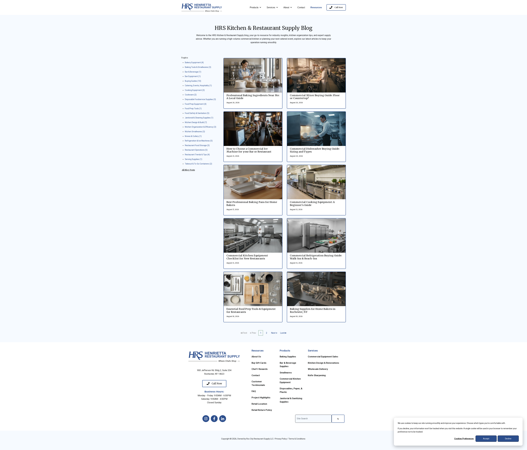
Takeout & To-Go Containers (198, 164)
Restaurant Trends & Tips (197, 154)
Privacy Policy (281, 439)
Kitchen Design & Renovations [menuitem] (323, 363)
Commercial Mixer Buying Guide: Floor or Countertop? (315, 97)
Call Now (338, 7)
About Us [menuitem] (256, 356)
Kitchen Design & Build (196, 122)
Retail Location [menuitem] (259, 404)
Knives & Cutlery (193, 136)
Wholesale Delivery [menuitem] (318, 369)
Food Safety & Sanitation (197, 113)
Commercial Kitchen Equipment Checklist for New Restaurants (247, 257)
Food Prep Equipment (195, 104)
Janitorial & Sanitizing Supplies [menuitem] (291, 400)
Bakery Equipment (194, 62)
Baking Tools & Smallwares (198, 67)
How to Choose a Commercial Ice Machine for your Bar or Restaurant (248, 150)
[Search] (338, 419)
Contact (301, 7)
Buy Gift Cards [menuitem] (259, 363)
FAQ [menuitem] (254, 391)
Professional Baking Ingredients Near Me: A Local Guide (252, 97)
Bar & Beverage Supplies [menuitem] (288, 365)
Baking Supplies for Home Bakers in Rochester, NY (312, 310)
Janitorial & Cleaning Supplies (199, 118)
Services (271, 7)
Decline (508, 439)
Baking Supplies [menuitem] (288, 356)
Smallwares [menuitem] (286, 372)
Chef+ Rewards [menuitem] (260, 369)
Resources (316, 7)
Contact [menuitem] (256, 375)
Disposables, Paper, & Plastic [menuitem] (291, 390)
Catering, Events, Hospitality (198, 85)
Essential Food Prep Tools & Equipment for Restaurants (251, 310)
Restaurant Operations (196, 150)
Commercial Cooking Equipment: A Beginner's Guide (312, 203)
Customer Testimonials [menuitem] (258, 383)
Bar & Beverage (193, 72)
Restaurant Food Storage (197, 145)
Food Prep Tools (193, 108)
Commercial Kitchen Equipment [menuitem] (290, 381)
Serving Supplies (193, 159)
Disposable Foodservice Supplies (200, 99)
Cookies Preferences (464, 439)
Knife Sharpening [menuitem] (317, 375)
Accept (486, 439)
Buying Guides (193, 81)
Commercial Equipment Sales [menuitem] (323, 356)
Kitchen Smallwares (195, 131)
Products (254, 7)
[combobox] (313, 419)
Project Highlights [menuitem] (261, 397)
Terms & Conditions (296, 439)
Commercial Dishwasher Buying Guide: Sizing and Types (315, 150)
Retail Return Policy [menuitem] (262, 410)
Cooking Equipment (195, 90)
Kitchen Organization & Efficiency (200, 127)
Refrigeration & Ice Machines (199, 141)
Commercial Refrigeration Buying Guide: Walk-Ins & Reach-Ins (316, 257)
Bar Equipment (193, 76)
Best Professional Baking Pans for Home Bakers (251, 203)
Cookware (191, 95)
